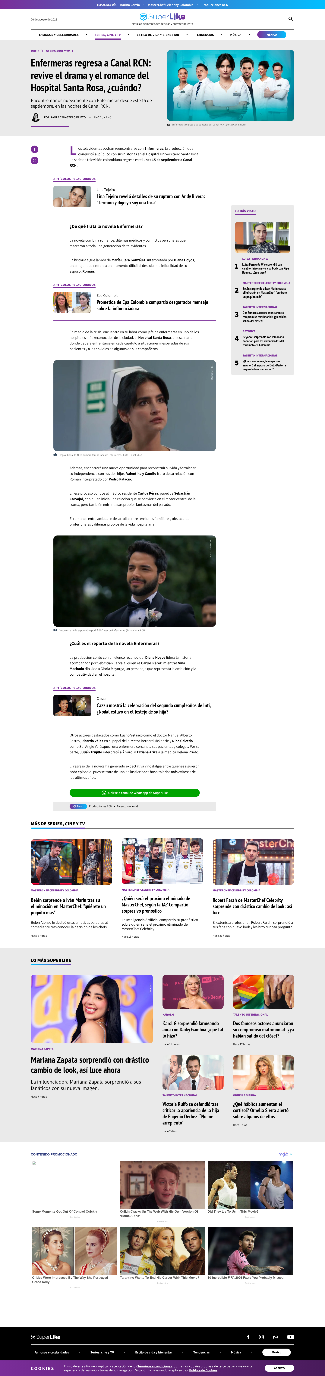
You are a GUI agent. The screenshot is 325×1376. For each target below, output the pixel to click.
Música (235, 34)
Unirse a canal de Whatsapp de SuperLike (138, 793)
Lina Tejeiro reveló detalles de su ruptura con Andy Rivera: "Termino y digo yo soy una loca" (151, 199)
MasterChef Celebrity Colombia (170, 5)
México (272, 35)
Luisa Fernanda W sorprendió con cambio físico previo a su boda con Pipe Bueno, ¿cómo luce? (265, 268)
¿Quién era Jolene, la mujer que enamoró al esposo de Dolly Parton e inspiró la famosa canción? (264, 365)
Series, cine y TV (108, 34)
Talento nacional (127, 806)
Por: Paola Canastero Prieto (65, 117)
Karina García (130, 5)
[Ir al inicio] (45, 1338)
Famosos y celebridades (59, 34)
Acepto (279, 1368)
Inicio (35, 51)
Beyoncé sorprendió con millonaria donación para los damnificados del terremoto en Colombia (263, 341)
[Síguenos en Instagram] (261, 1338)
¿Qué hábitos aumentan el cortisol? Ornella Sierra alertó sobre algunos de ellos (261, 1110)
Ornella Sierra (244, 1095)
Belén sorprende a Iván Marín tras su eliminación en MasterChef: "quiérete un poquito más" (265, 292)
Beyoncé (249, 331)
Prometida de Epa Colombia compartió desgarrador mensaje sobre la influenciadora (152, 305)
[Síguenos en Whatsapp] (275, 1338)
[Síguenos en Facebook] (248, 1338)
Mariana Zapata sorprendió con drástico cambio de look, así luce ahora (90, 1064)
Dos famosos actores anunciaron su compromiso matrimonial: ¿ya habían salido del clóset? (264, 316)
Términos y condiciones (154, 1366)
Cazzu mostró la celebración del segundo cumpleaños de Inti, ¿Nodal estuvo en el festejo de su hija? (153, 708)
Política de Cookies (203, 1370)
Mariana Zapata (42, 1049)
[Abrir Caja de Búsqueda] (290, 20)
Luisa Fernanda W (255, 259)
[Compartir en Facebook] (34, 149)
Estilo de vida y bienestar (158, 34)
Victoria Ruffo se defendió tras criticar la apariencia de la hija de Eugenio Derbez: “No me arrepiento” (190, 1113)
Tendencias (204, 34)
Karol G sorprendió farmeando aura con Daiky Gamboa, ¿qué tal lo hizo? (192, 1029)
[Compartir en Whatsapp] (34, 160)
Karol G (168, 1014)
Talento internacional (260, 307)
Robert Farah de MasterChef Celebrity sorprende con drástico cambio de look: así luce (252, 906)
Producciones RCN (214, 5)
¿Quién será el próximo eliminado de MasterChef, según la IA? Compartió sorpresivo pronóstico (156, 904)
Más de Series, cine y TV (58, 824)
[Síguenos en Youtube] (290, 1338)
